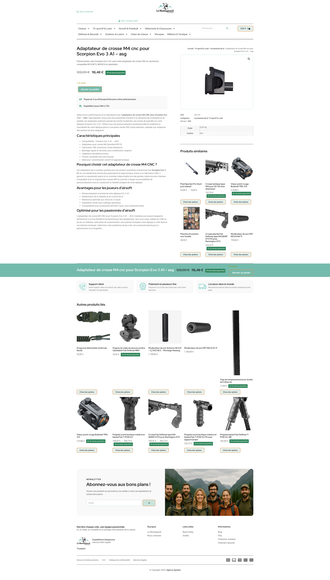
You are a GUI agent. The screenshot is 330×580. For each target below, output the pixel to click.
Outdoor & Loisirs (114, 34)
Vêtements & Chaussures (158, 28)
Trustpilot (81, 548)
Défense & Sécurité (88, 34)
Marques (159, 34)
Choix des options (190, 202)
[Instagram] (246, 16)
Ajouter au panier (90, 89)
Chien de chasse (139, 34)
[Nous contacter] (85, 11)
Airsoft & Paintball (128, 28)
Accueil (190, 49)
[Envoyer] (149, 503)
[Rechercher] (227, 28)
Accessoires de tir (217, 49)
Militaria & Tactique (177, 34)
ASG (189, 121)
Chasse (82, 28)
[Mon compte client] (128, 20)
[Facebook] (250, 16)
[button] (249, 59)
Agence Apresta (173, 570)
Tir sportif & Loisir (102, 28)
